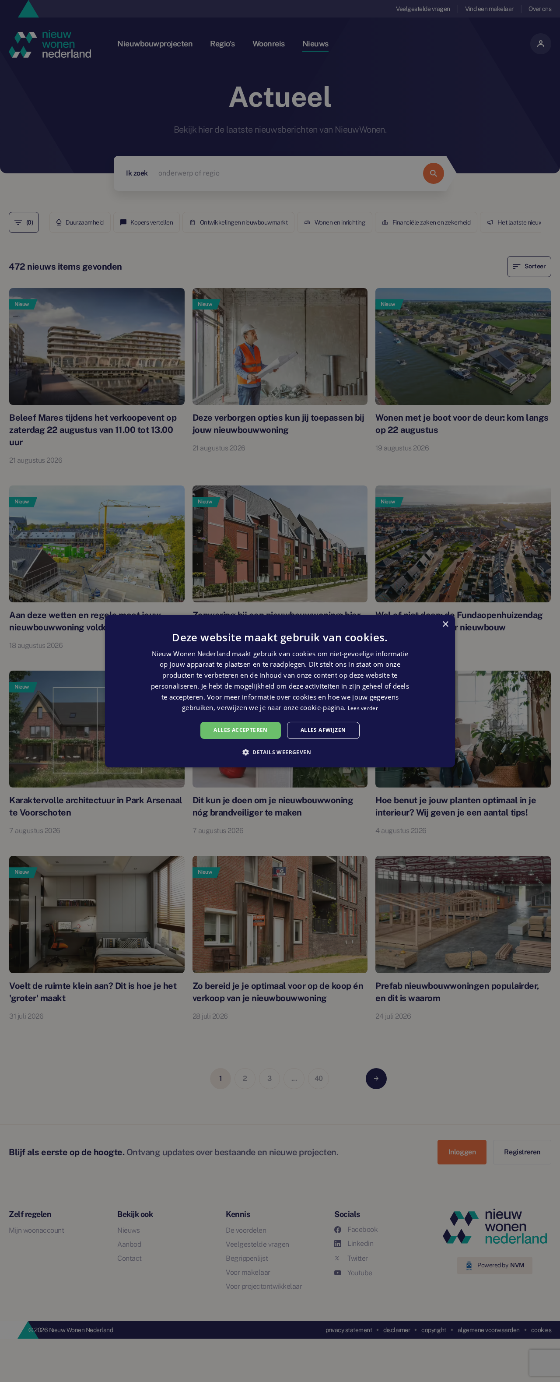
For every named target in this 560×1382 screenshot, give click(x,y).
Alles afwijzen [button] (323, 730)
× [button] (445, 624)
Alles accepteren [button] (240, 730)
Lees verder (363, 708)
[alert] (280, 691)
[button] (280, 752)
